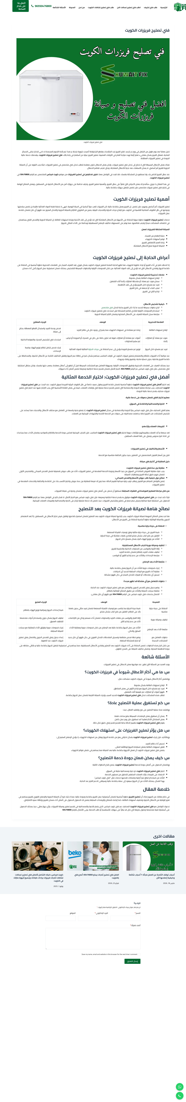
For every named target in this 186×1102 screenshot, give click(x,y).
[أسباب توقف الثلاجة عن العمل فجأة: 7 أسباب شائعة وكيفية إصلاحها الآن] (149, 856)
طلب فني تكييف (150, 7)
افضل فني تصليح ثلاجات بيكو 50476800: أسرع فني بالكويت (96, 876)
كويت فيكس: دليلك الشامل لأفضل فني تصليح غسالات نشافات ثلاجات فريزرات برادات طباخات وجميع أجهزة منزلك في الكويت (38, 878)
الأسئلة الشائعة (59, 7)
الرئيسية (163, 7)
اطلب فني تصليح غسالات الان (129, 7)
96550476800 (43, 6)
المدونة (72, 7)
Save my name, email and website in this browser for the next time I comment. (109, 954)
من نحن (82, 7)
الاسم (137, 913)
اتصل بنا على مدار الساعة (21, 6)
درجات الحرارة (93, 349)
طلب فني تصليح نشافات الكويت (101, 7)
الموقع (73, 913)
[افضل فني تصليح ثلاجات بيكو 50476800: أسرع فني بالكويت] (93, 856)
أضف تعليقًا (135, 925)
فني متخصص (107, 307)
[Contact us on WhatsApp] (179, 1087)
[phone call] (179, 1095)
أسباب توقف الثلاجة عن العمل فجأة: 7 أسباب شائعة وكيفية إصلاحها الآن (152, 876)
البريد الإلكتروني (101, 913)
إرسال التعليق (132, 961)
